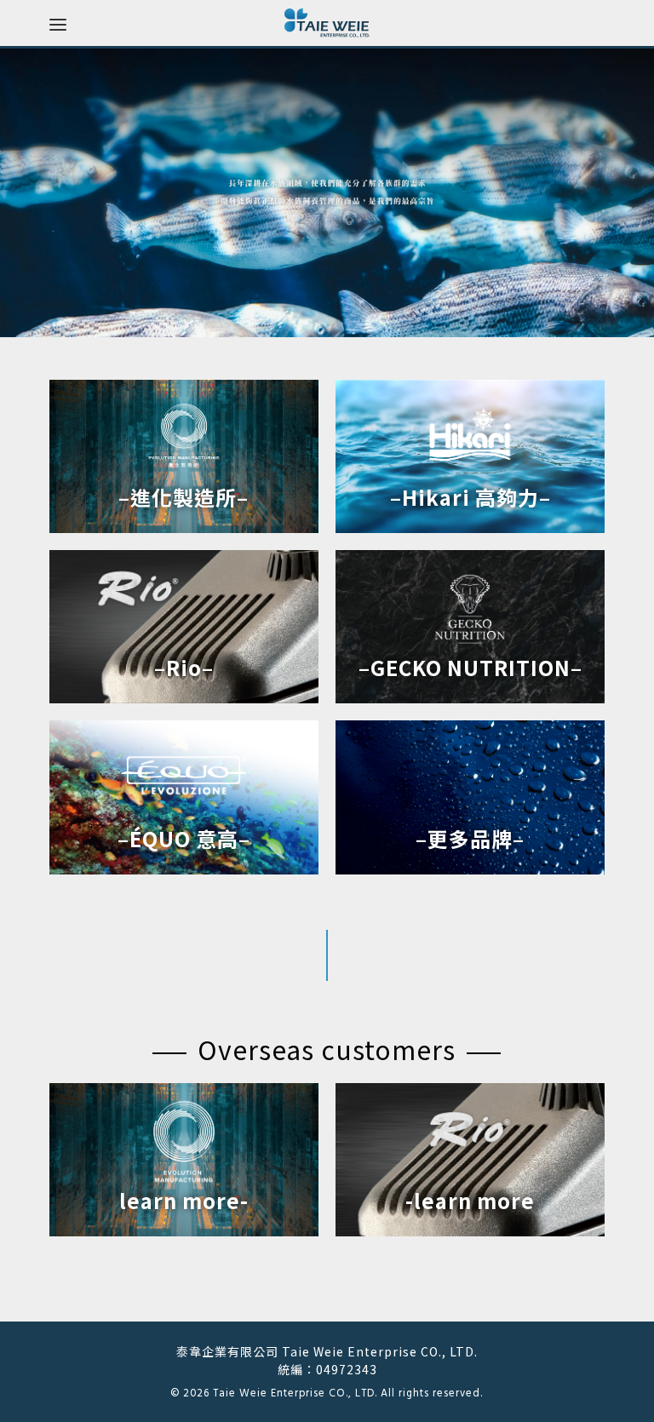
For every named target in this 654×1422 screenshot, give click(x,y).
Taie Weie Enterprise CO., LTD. (295, 1393)
